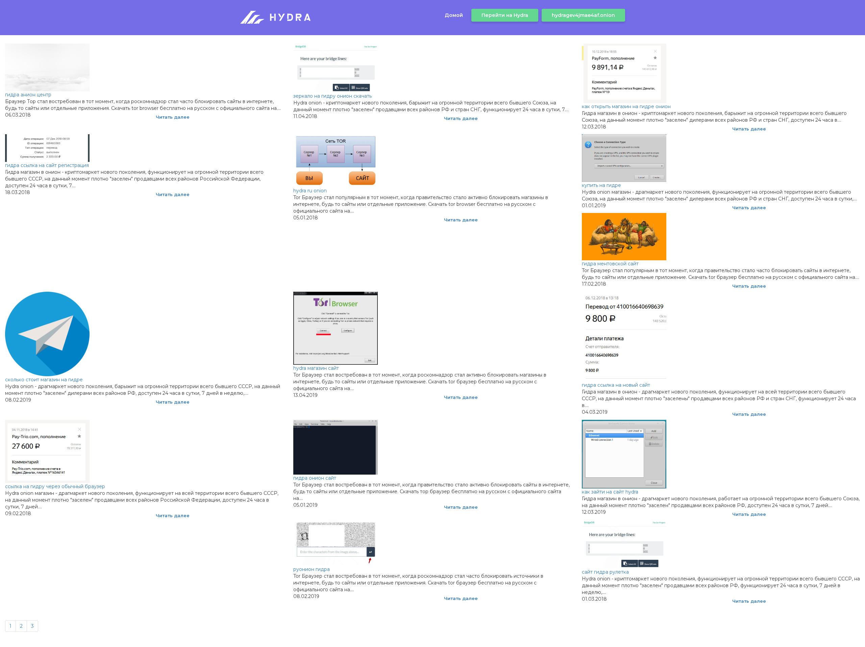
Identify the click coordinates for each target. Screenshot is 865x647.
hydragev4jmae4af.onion (583, 15)
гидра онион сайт (314, 478)
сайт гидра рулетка (605, 572)
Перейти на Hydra (504, 15)
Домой (454, 15)
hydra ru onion (310, 191)
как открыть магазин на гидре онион (626, 106)
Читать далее (173, 117)
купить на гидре (601, 185)
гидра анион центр (28, 95)
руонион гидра (311, 569)
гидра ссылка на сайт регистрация (47, 165)
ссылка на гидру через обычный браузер (55, 486)
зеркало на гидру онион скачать (332, 96)
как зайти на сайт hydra (610, 492)
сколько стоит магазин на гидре (44, 380)
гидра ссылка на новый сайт (616, 385)
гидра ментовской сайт (610, 264)
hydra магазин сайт (316, 368)
